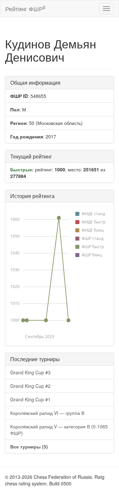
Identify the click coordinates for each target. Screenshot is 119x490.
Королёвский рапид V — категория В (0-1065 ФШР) (59, 429)
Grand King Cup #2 (30, 386)
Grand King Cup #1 (30, 399)
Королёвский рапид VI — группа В (47, 413)
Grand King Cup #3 (30, 372)
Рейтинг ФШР (25, 8)
